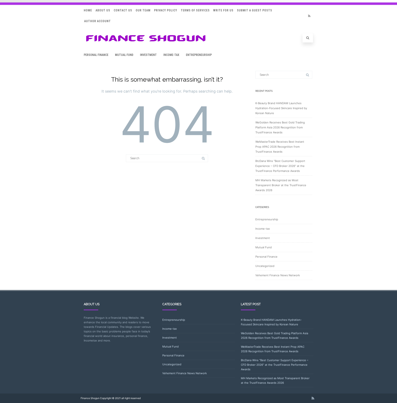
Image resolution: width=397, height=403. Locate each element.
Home (88, 10)
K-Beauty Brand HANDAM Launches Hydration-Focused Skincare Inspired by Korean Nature (281, 108)
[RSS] (309, 16)
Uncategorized (264, 266)
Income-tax (171, 55)
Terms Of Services (195, 10)
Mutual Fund (124, 55)
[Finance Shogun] (146, 43)
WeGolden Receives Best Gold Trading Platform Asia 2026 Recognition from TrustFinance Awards (280, 127)
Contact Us (123, 10)
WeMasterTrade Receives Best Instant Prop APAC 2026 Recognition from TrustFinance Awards (279, 146)
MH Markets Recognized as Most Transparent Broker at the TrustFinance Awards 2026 (280, 185)
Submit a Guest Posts (254, 10)
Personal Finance (96, 55)
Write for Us (223, 10)
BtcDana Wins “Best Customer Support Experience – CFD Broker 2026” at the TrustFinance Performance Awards (280, 166)
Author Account (97, 21)
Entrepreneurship (199, 55)
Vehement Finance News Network (277, 275)
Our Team (143, 10)
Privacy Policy (165, 10)
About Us (103, 10)
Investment (148, 55)
